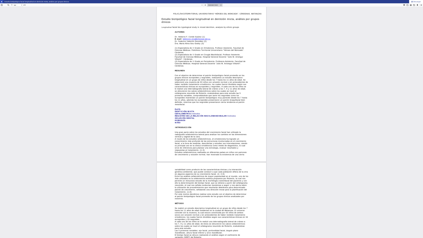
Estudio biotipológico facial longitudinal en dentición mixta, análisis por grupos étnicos (36, 2)
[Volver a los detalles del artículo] (1, 1)
